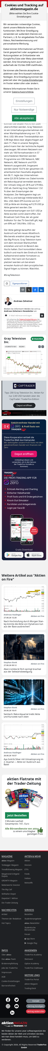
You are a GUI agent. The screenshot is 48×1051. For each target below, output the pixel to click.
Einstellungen (24, 101)
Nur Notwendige (24, 109)
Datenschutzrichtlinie (22, 91)
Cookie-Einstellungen (32, 80)
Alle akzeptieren (24, 118)
